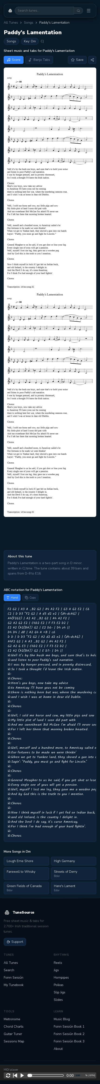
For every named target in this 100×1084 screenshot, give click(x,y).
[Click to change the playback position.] (46, 1075)
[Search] (78, 10)
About (58, 1049)
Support (17, 942)
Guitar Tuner (13, 1034)
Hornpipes (61, 977)
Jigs (56, 970)
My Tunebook (13, 985)
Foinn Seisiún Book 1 (69, 1026)
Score (16, 60)
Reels (58, 963)
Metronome (12, 1019)
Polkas (58, 985)
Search (9, 970)
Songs (28, 22)
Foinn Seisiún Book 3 (69, 1041)
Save (79, 60)
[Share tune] (92, 60)
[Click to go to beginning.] (15, 1075)
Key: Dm (30, 41)
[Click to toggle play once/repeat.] (8, 1075)
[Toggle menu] (88, 10)
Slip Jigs (59, 992)
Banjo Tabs (41, 60)
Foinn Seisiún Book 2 (69, 1034)
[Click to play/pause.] (22, 1075)
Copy (33, 597)
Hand (14, 597)
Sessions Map (14, 1041)
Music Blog (62, 1019)
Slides (58, 1000)
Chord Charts (13, 1026)
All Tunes (11, 22)
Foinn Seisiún (13, 977)
